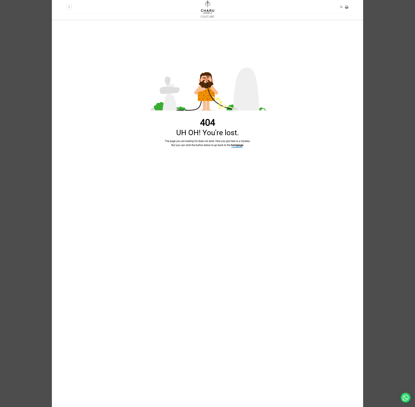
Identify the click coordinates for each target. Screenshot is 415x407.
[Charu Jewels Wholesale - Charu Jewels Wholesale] (207, 7)
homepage (237, 145)
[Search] (341, 7)
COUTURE (207, 16)
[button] (69, 6)
